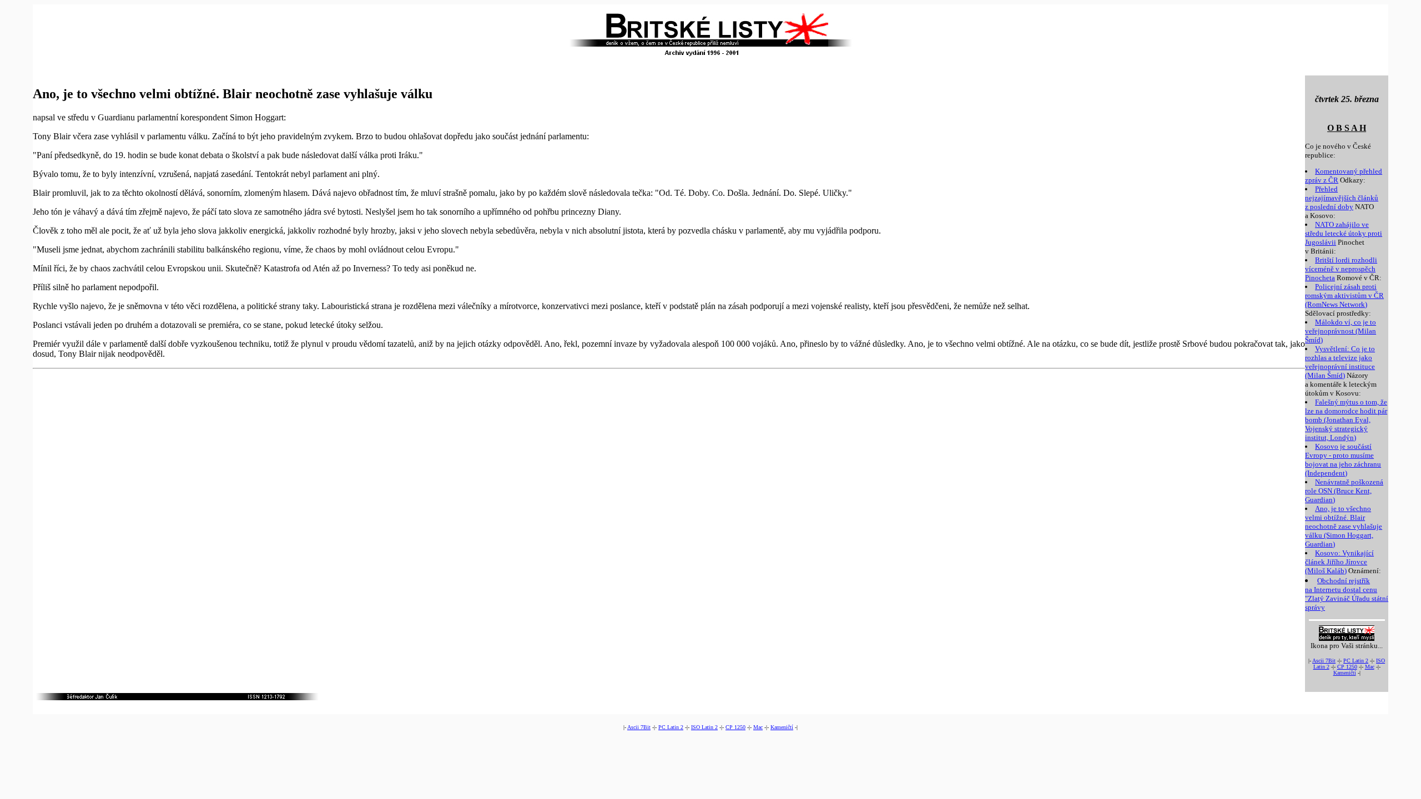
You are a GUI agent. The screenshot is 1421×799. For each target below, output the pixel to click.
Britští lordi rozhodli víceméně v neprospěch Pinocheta (1341, 269)
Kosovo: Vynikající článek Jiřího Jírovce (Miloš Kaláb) (1339, 562)
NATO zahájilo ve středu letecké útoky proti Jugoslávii (1343, 233)
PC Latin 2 (1355, 661)
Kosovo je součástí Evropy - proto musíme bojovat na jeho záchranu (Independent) (1343, 459)
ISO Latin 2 (704, 727)
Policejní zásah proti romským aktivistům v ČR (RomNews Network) (1344, 295)
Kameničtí (1344, 673)
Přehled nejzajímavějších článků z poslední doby (1341, 198)
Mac (1369, 667)
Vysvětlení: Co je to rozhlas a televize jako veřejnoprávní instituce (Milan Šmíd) (1340, 362)
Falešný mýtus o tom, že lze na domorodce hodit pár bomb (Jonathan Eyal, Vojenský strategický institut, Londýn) (1346, 420)
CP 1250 (1347, 667)
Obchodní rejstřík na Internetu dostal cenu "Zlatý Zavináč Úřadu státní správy (1346, 594)
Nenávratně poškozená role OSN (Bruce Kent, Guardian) (1344, 491)
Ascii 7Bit (1324, 661)
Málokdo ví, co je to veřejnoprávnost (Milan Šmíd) (1340, 331)
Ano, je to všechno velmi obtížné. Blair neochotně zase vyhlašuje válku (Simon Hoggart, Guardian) (1343, 526)
